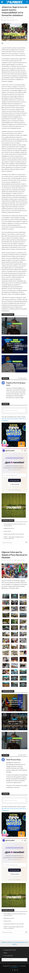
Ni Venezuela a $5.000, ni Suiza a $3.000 (14, 534)
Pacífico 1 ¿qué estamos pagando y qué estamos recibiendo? (14, 345)
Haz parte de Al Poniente (10, 950)
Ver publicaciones (22, 378)
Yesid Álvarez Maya (20, 560)
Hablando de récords (9, 528)
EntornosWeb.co (14, 967)
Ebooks (5, 953)
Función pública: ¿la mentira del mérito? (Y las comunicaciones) (14, 702)
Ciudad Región (8, 339)
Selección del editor (17, 323)
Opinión (9, 323)
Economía (15, 339)
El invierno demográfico (14, 363)
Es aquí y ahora (14, 326)
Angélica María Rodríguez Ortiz (10, 20)
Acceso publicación (8, 955)
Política (7, 341)
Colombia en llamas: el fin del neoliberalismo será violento (14, 943)
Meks (18, 966)
